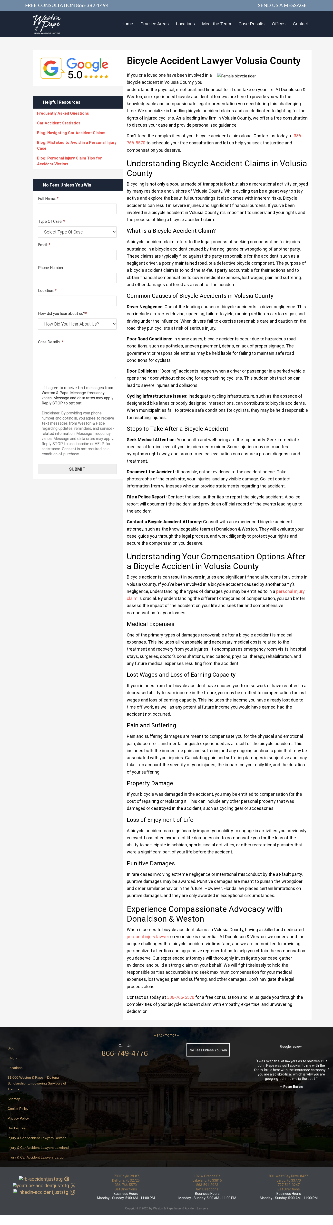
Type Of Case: (51, 221)
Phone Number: (51, 267)
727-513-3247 (289, 1185)
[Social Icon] (41, 1179)
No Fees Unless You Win (208, 1050)
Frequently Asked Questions (63, 113)
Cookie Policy (18, 1109)
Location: (47, 290)
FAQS (12, 1058)
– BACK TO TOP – (166, 1035)
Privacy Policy (18, 1118)
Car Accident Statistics (58, 123)
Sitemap (14, 1099)
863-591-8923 (207, 1185)
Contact (300, 23)
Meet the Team (216, 23)
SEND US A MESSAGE (282, 5)
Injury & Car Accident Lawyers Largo (36, 1157)
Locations (185, 23)
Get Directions (126, 1189)
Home (127, 23)
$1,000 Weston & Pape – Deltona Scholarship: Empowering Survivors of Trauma (37, 1083)
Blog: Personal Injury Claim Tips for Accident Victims (69, 161)
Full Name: (48, 198)
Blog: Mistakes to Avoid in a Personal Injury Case (77, 145)
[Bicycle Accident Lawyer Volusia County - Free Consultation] (47, 24)
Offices (278, 23)
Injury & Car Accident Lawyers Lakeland (38, 1148)
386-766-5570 (126, 1185)
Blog (11, 1048)
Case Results (251, 23)
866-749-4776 (125, 1053)
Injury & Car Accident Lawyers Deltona (37, 1138)
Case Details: (50, 342)
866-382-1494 (92, 5)
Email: (44, 245)
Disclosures (16, 1128)
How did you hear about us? (62, 313)
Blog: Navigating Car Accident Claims (71, 133)
